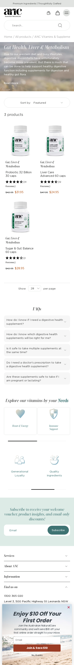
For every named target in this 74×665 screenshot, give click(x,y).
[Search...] (60, 25)
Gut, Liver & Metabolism (13, 164)
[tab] (6, 154)
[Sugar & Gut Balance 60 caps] (20, 217)
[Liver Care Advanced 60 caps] (54, 141)
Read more (11, 83)
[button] (20, 184)
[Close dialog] (69, 607)
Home (8, 36)
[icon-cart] (57, 13)
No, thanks (37, 655)
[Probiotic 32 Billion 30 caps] (20, 141)
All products (23, 36)
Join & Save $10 (37, 648)
